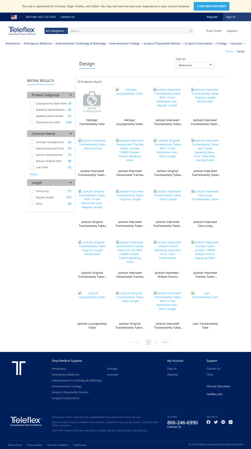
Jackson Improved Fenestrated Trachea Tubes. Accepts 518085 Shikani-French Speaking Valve (130, 173)
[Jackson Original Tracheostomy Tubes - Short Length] (130, 305)
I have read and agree (211, 6)
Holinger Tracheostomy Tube (92, 122)
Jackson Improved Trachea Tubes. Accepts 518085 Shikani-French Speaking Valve (205, 275)
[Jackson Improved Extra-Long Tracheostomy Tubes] (205, 203)
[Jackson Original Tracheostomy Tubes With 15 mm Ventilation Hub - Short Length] (167, 153)
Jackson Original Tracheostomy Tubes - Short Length (130, 326)
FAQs (209, 374)
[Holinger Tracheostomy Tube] (92, 102)
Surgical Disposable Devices (162, 43)
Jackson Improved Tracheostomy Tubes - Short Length (167, 224)
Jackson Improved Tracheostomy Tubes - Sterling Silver (92, 173)
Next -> (166, 342)
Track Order (214, 30)
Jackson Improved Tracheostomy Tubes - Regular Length (129, 224)
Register (212, 17)
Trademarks (79, 445)
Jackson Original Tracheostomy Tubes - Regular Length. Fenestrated (92, 275)
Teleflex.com (214, 394)
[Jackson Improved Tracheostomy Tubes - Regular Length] (130, 203)
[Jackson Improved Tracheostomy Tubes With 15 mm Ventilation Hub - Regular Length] (167, 102)
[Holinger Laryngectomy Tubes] (130, 102)
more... (34, 174)
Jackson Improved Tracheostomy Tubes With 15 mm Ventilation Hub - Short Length (167, 326)
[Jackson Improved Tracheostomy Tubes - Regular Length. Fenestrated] (205, 102)
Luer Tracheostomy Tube (205, 326)
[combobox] (195, 65)
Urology (222, 43)
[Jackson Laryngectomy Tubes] (92, 305)
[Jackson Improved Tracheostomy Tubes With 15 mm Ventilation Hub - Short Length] (167, 305)
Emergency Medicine (38, 43)
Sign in (230, 17)
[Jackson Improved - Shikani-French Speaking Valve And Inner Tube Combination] (167, 254)
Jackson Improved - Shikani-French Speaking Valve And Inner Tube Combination (167, 275)
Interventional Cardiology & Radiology (81, 43)
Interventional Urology (125, 43)
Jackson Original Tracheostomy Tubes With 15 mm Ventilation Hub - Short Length (167, 173)
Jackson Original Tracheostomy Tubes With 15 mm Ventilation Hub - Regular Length (92, 224)
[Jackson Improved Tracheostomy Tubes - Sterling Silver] (92, 153)
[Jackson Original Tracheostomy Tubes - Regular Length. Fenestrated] (92, 254)
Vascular (236, 43)
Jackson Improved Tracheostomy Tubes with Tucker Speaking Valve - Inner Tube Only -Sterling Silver (205, 173)
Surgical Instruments (199, 43)
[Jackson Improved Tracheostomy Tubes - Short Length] (167, 203)
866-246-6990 (47, 17)
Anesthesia (12, 43)
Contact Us (68, 17)
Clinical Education (218, 386)
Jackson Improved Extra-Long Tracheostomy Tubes (205, 224)
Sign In (172, 368)
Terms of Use (14, 445)
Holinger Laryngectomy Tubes (130, 122)
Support (232, 30)
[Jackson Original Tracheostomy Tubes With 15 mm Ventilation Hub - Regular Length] (92, 203)
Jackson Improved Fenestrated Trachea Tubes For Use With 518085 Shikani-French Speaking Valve (130, 275)
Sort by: (181, 59)
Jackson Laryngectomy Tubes (92, 326)
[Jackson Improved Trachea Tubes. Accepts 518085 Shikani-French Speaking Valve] (205, 254)
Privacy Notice (34, 445)
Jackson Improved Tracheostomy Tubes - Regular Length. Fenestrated (205, 122)
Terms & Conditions (57, 445)
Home (229, 51)
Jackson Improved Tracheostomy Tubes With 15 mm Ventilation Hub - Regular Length (167, 122)
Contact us (147, 422)
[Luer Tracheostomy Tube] (205, 305)
